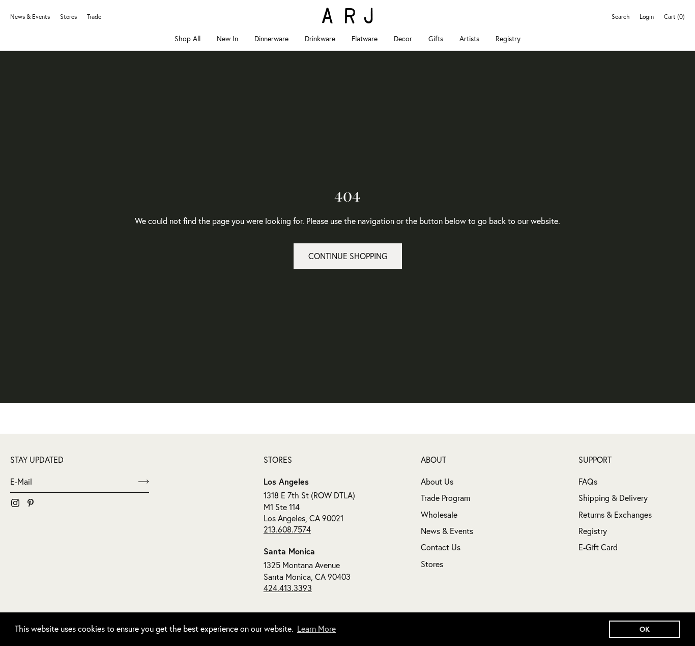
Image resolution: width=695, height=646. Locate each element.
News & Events (30, 16)
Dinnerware (271, 38)
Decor (403, 38)
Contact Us (440, 547)
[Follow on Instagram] (15, 503)
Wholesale (439, 515)
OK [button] (645, 629)
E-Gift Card (598, 547)
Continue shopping (347, 256)
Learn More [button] (316, 629)
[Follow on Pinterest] (30, 503)
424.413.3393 (288, 588)
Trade (94, 16)
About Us (437, 481)
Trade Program (445, 498)
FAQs (587, 481)
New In (227, 38)
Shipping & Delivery (613, 498)
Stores (68, 16)
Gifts (435, 38)
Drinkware (320, 38)
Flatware (365, 38)
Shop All (187, 38)
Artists (469, 38)
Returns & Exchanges (615, 515)
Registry (508, 38)
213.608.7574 (287, 529)
